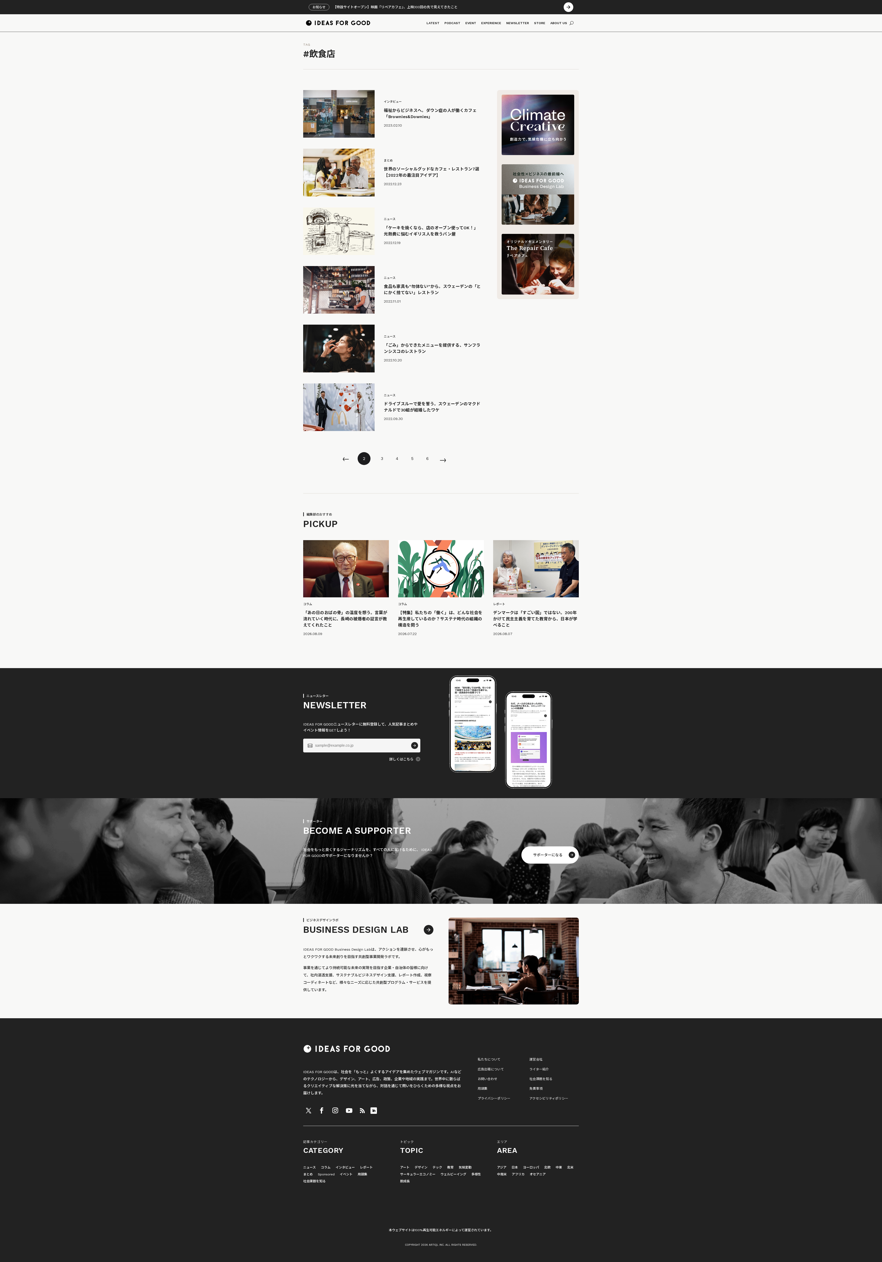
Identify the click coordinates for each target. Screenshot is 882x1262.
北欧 (547, 1167)
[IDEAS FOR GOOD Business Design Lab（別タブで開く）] (538, 223)
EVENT (470, 23)
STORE (539, 23)
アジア (501, 1167)
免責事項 (536, 1088)
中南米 (502, 1174)
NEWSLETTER (517, 23)
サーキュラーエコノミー (417, 1174)
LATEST (433, 23)
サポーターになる (548, 855)
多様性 (476, 1174)
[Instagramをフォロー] (335, 1110)
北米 (570, 1167)
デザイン (421, 1167)
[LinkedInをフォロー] (373, 1110)
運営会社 (536, 1059)
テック (437, 1167)
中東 (559, 1167)
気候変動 (465, 1167)
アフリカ (518, 1174)
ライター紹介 (539, 1069)
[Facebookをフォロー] (322, 1111)
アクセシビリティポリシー (548, 1098)
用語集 (483, 1088)
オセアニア (538, 1174)
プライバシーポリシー (494, 1098)
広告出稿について (491, 1069)
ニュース (309, 1167)
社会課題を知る (540, 1079)
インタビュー (345, 1167)
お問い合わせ (488, 1079)
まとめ (308, 1174)
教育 (450, 1167)
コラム (326, 1167)
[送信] (414, 745)
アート (405, 1167)
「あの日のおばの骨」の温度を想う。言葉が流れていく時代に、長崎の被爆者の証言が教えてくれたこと (345, 618)
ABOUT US (558, 23)
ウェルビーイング (453, 1174)
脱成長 (405, 1181)
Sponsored (326, 1174)
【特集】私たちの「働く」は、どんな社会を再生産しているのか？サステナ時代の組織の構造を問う (440, 618)
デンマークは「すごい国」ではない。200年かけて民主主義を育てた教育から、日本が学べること (535, 618)
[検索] (572, 23)
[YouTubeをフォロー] (349, 1110)
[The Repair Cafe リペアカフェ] (538, 293)
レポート (366, 1167)
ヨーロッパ (531, 1167)
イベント (346, 1174)
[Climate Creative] (538, 154)
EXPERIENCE (491, 23)
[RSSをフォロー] (362, 1110)
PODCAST (452, 23)
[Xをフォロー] (308, 1110)
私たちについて (489, 1059)
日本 (515, 1167)
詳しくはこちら (401, 759)
